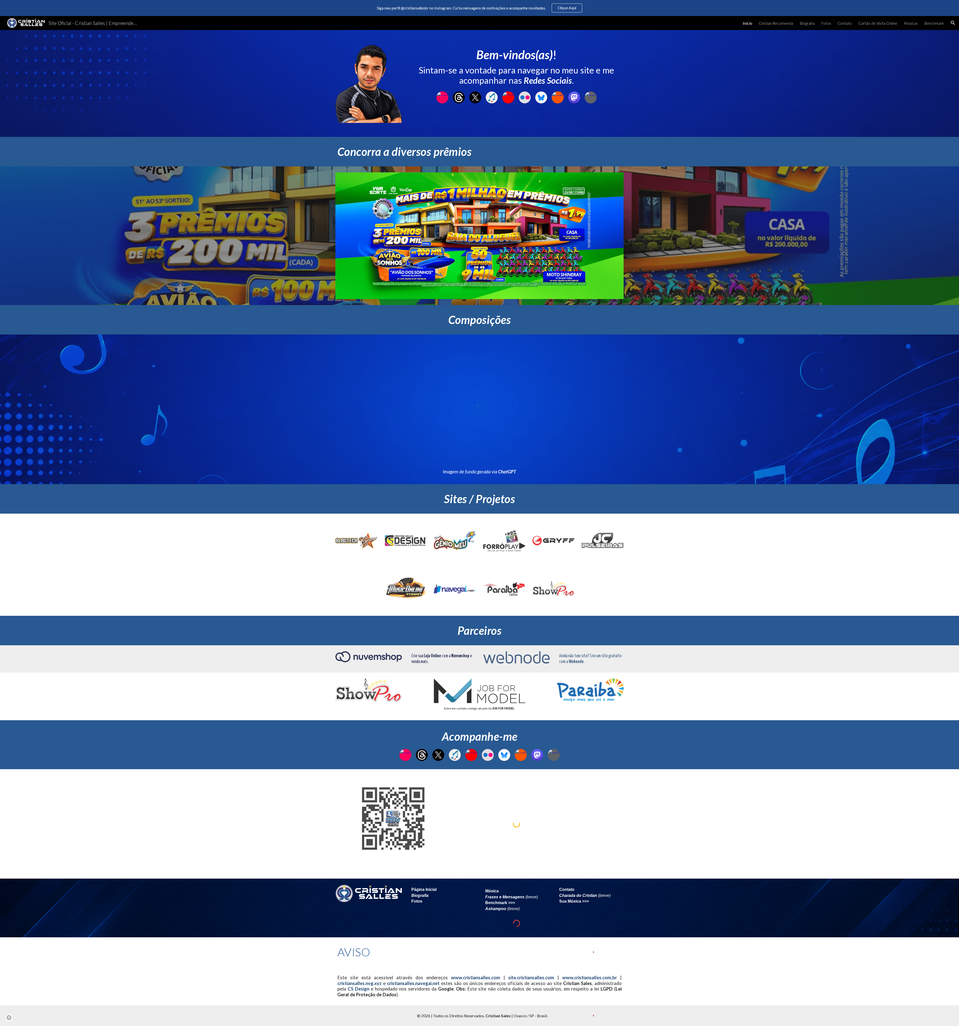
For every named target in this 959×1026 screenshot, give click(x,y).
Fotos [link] (826, 23)
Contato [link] (845, 23)
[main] (516, 66)
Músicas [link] (911, 23)
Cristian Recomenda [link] (776, 23)
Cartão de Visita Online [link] (877, 23)
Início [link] (747, 23)
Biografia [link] (807, 23)
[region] (479, 8)
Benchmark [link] (934, 23)
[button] (953, 23)
